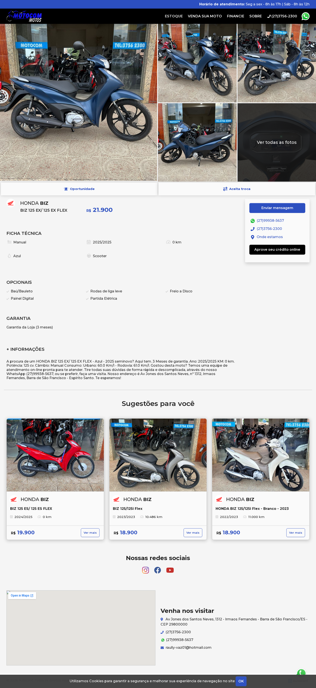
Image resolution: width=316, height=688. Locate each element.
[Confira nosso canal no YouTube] (170, 568)
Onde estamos (269, 237)
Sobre (255, 16)
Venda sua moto (205, 16)
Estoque (174, 16)
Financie (235, 16)
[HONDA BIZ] (55, 455)
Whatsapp (305, 16)
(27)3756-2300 (269, 229)
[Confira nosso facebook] (158, 568)
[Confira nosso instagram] (146, 568)
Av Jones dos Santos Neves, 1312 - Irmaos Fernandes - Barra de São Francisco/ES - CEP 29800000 (234, 621)
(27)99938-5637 (270, 221)
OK (241, 681)
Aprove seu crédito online (277, 250)
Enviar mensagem (277, 208)
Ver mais (90, 532)
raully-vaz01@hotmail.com (188, 647)
